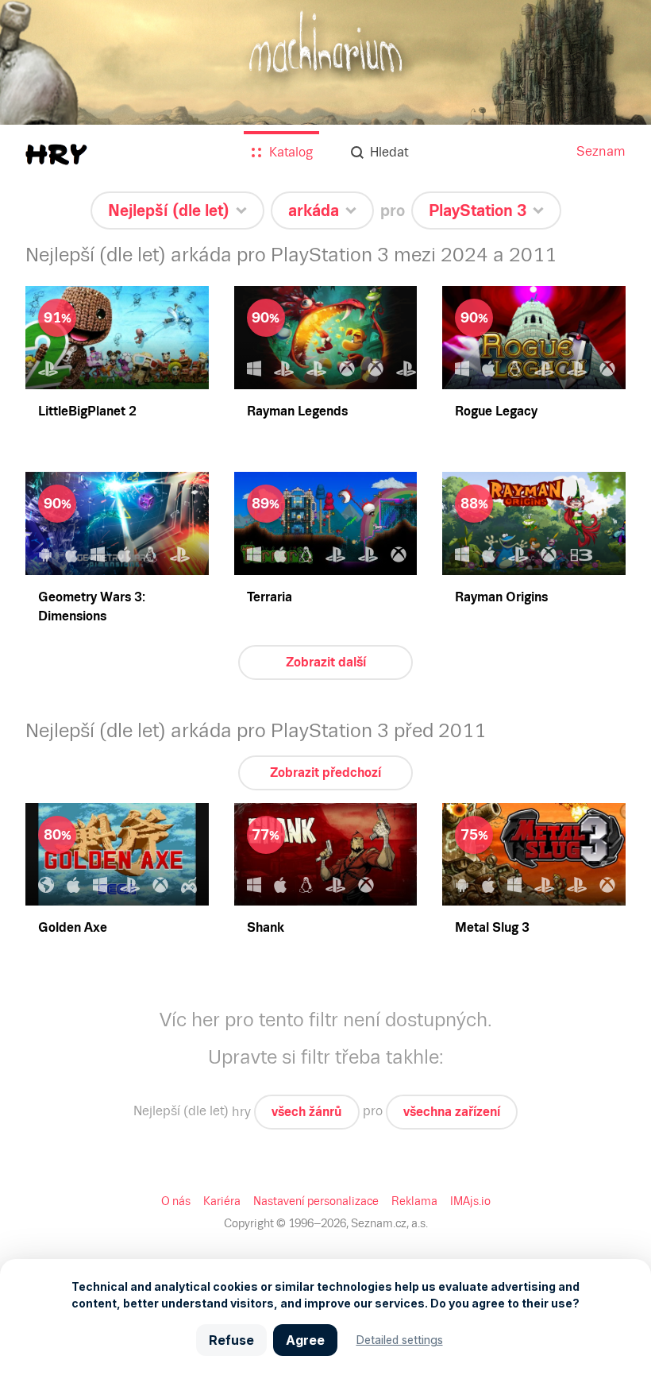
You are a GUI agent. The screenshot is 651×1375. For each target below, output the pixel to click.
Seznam (601, 151)
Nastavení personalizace (316, 1201)
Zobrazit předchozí (325, 772)
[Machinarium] (325, 103)
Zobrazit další (326, 662)
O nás (176, 1201)
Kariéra (222, 1201)
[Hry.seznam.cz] (56, 154)
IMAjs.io (470, 1201)
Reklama (414, 1201)
